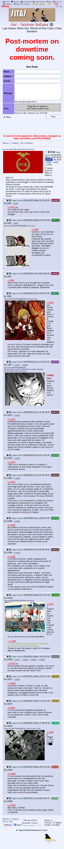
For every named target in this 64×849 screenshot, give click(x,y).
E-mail (7, 81)
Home (7, 2)
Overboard (27, 2)
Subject (7, 76)
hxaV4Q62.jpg (31, 299)
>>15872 (17, 679)
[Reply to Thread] (48, 821)
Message (8, 93)
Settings (8, 4)
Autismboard (40, 2)
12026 (9, 598)
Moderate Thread (29, 823)
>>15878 (25, 660)
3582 (9, 223)
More (8, 117)
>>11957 (11, 419)
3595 (9, 296)
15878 (9, 726)
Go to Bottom (27, 143)
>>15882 (33, 660)
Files (6, 108)
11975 (9, 415)
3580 (9, 203)
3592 (9, 276)
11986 (9, 552)
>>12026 (24, 365)
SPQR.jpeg (29, 149)
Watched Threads (23, 4)
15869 (9, 659)
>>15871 (17, 660)
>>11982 (17, 458)
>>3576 (11, 207)
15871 (9, 679)
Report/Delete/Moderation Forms (33, 830)
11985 (9, 521)
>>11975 (17, 365)
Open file (5, 149)
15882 (9, 770)
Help (49, 2)
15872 (9, 704)
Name (6, 72)
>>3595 (55, 162)
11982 (9, 478)
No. (55, 159)
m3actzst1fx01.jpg (33, 728)
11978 (9, 458)
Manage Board (30, 820)
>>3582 (15, 203)
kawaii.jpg (29, 600)
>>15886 (41, 660)
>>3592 (15, 223)
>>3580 (48, 162)
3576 (59, 159)
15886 (9, 801)
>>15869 (49, 164)
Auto (18, 825)
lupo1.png (30, 226)
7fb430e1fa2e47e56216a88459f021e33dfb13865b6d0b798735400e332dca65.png (23, 370)
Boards (16, 2)
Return (6, 143)
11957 (9, 365)
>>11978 (17, 415)
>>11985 (17, 478)
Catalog (14, 143)
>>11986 (17, 521)
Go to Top (7, 821)
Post (53, 116)
